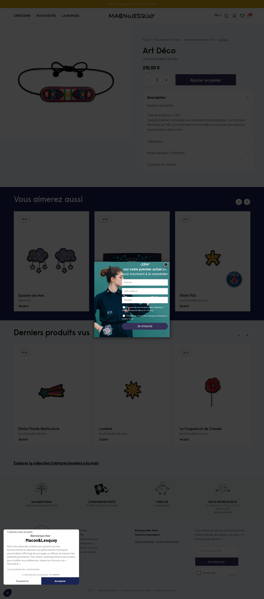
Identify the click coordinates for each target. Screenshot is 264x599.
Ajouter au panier (205, 80)
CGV (91, 590)
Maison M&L (80, 530)
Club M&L (79, 534)
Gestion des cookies (85, 551)
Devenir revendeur (144, 541)
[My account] (234, 16)
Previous (239, 202)
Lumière (105, 429)
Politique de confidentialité (136, 590)
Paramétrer (22, 580)
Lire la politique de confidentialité (23, 569)
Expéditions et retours (86, 547)
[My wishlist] (242, 16)
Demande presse (83, 543)
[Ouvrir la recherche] (226, 16)
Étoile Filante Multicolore (38, 429)
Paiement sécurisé (166, 590)
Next (247, 202)
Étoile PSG (188, 296)
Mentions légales (107, 590)
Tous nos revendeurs (147, 534)
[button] (22, 16)
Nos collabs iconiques (86, 538)
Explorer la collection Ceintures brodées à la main (56, 463)
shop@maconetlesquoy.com (223, 505)
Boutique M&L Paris (146, 530)
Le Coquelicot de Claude (200, 429)
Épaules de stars (31, 296)
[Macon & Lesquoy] (132, 16)
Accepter (60, 580)
